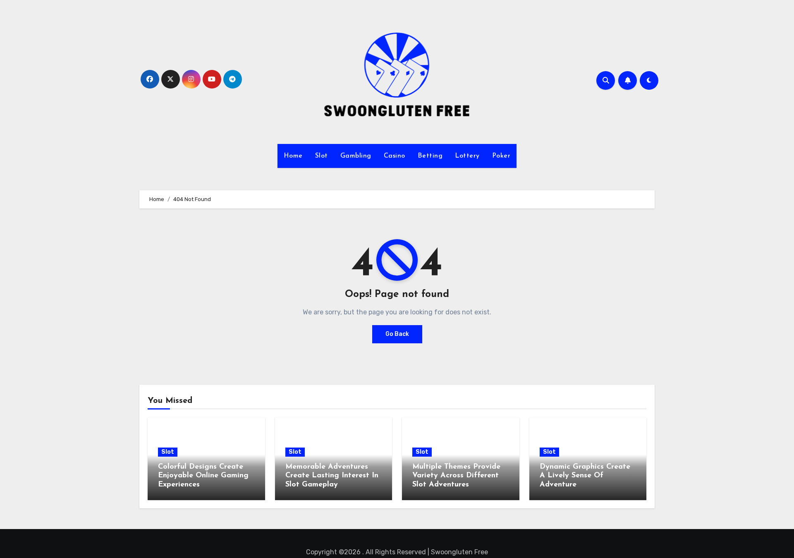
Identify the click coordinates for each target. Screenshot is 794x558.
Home (293, 156)
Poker (501, 156)
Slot (321, 156)
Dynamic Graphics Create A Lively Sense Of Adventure (585, 476)
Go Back (397, 334)
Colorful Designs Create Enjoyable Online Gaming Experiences (203, 476)
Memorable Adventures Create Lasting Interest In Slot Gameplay (331, 476)
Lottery (467, 156)
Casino (394, 156)
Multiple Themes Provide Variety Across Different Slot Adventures (456, 476)
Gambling (355, 156)
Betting (430, 156)
